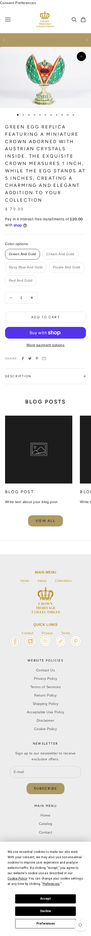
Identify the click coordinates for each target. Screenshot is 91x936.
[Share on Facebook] (23, 358)
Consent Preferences (18, 3)
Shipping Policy (45, 704)
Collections (63, 581)
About (42, 581)
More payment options (45, 345)
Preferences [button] (51, 884)
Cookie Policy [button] (17, 878)
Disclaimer (45, 720)
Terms (65, 633)
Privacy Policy (45, 678)
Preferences (45, 923)
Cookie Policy (45, 729)
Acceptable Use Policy (45, 712)
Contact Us (45, 670)
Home (24, 581)
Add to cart (45, 317)
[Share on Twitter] (30, 358)
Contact (27, 633)
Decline (45, 911)
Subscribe (45, 788)
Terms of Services (45, 687)
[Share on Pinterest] (37, 358)
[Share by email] (44, 358)
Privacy (47, 633)
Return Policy (45, 695)
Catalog (45, 824)
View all (45, 521)
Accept (45, 898)
